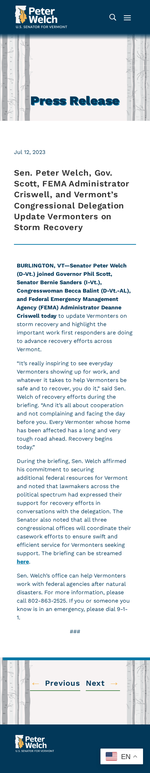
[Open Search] (112, 17)
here (23, 561)
